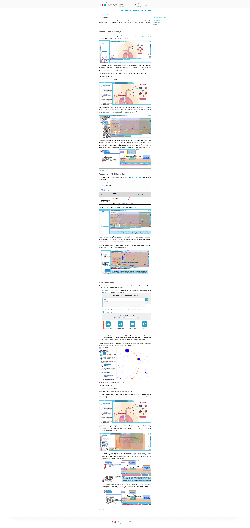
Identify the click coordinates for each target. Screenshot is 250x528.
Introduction (156, 16)
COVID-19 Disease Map (125, 10)
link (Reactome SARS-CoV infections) (142, 36)
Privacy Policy (120, 523)
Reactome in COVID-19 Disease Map (161, 18)
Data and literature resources (139, 10)
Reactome (101, 20)
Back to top (101, 170)
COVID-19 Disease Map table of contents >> (117, 14)
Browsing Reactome (158, 20)
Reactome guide (129, 14)
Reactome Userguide (129, 27)
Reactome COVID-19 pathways (160, 17)
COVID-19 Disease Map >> (104, 14)
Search (149, 10)
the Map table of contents (136, 177)
